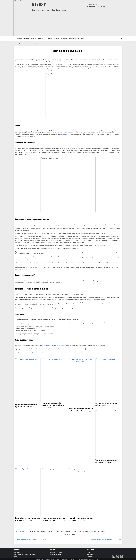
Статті (21, 43)
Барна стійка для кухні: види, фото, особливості (28, 519)
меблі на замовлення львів (92, 559)
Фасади (56, 38)
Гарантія (89, 556)
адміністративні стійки (53, 349)
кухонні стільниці (28, 352)
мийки (58, 352)
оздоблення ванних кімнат (48, 352)
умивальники (65, 352)
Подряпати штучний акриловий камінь (44, 257)
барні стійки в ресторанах (38, 349)
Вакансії (15, 556)
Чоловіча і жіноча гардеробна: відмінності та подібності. (108, 462)
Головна (19, 38)
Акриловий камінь (71, 68)
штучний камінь (64, 134)
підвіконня (37, 352)
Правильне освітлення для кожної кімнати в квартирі (81, 409)
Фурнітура (64, 38)
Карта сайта (90, 554)
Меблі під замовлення (76, 38)
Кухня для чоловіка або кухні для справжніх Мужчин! (54, 519)
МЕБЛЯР (39, 4)
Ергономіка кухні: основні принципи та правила (81, 519)
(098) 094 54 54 (93, 4)
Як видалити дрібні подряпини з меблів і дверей (106, 404)
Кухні (40, 38)
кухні (69, 559)
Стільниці (49, 38)
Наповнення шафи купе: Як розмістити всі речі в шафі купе (53, 405)
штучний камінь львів (22, 531)
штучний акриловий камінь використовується (54, 345)
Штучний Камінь (29, 38)
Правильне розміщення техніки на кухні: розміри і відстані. (27, 406)
